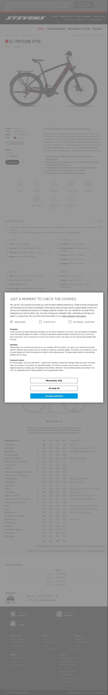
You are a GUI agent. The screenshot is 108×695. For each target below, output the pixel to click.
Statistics (49, 322)
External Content (84, 322)
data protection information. (74, 316)
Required (20, 322)
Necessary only (54, 380)
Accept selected (54, 396)
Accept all (54, 388)
